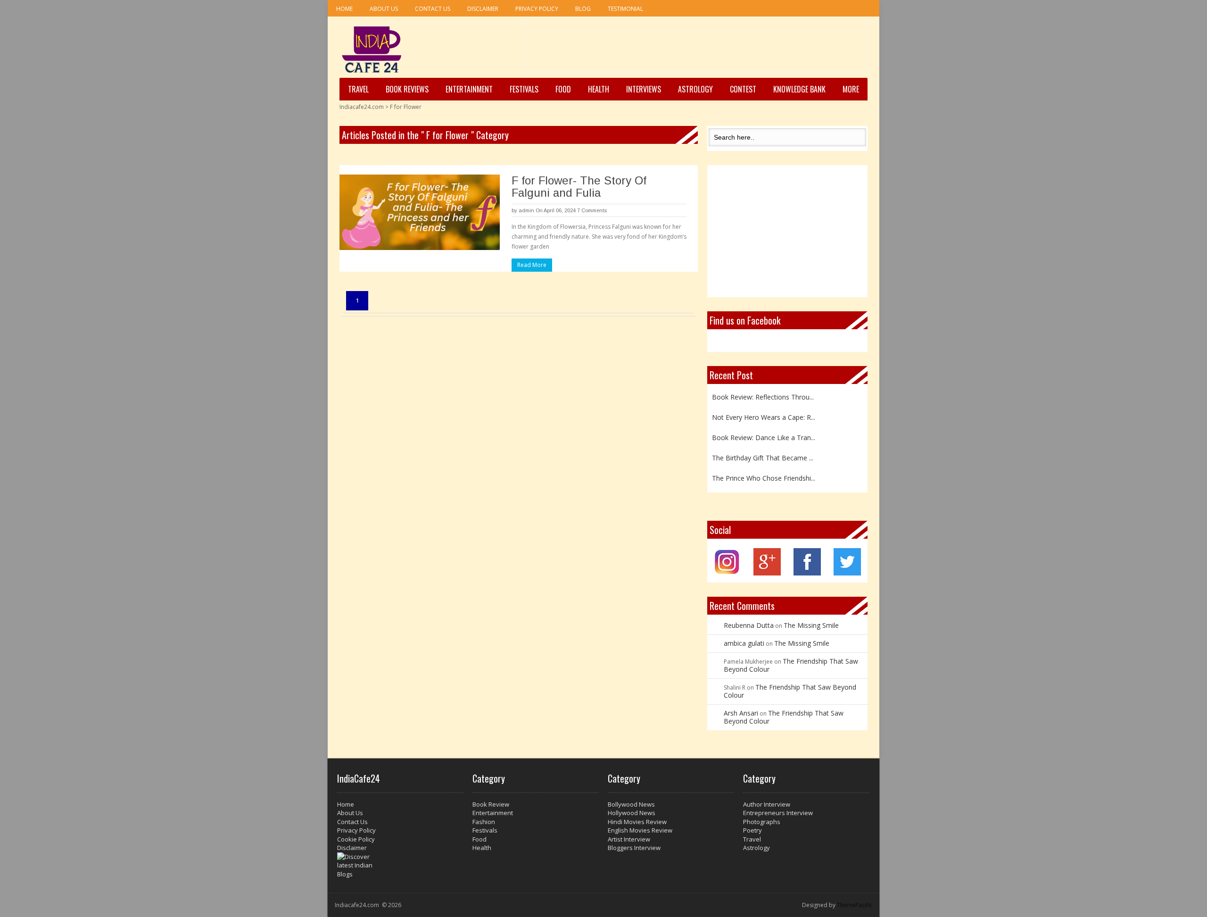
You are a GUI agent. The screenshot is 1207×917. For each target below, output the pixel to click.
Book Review (490, 804)
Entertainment (469, 89)
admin (526, 210)
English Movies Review (640, 830)
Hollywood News (631, 813)
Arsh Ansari (741, 713)
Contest (743, 89)
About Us (384, 9)
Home (344, 9)
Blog (583, 9)
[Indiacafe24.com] (372, 49)
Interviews (643, 89)
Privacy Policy (536, 9)
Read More (531, 265)
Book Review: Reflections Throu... (763, 396)
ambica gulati (744, 643)
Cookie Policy (356, 839)
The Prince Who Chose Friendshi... (763, 478)
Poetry (752, 830)
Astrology (695, 89)
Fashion (483, 821)
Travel (358, 89)
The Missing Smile (811, 625)
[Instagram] (727, 572)
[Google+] (767, 572)
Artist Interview (629, 839)
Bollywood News (631, 804)
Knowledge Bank (799, 89)
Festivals (524, 89)
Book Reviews (407, 89)
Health (598, 89)
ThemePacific (854, 905)
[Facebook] (807, 572)
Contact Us (432, 9)
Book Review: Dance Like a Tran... (763, 437)
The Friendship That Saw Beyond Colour (791, 665)
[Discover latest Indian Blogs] (400, 865)
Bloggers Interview (634, 847)
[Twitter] (847, 572)
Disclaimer (482, 9)
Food (563, 89)
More (851, 89)
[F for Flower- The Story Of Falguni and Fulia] (419, 212)
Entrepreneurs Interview (778, 813)
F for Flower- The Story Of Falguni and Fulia (579, 186)
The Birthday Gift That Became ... (762, 457)
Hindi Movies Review (637, 821)
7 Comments (592, 210)
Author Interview (766, 804)
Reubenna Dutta (749, 625)
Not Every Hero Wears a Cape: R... (763, 417)
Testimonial (625, 9)
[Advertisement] (695, 47)
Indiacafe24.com (361, 107)
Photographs (761, 821)
